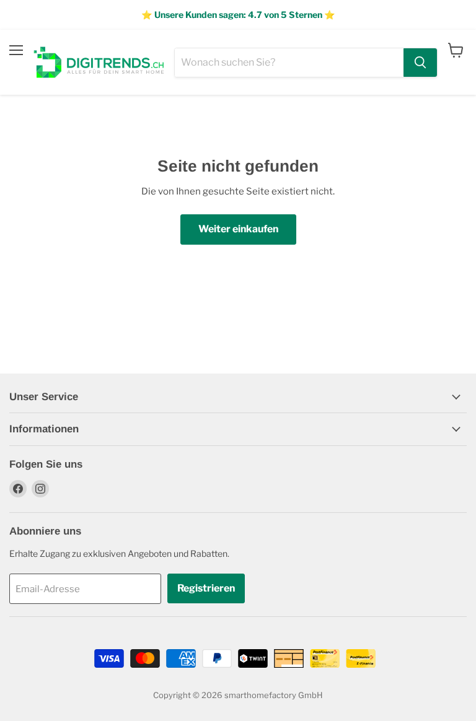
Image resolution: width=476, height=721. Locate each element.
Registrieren (206, 588)
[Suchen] (420, 62)
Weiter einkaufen (238, 229)
